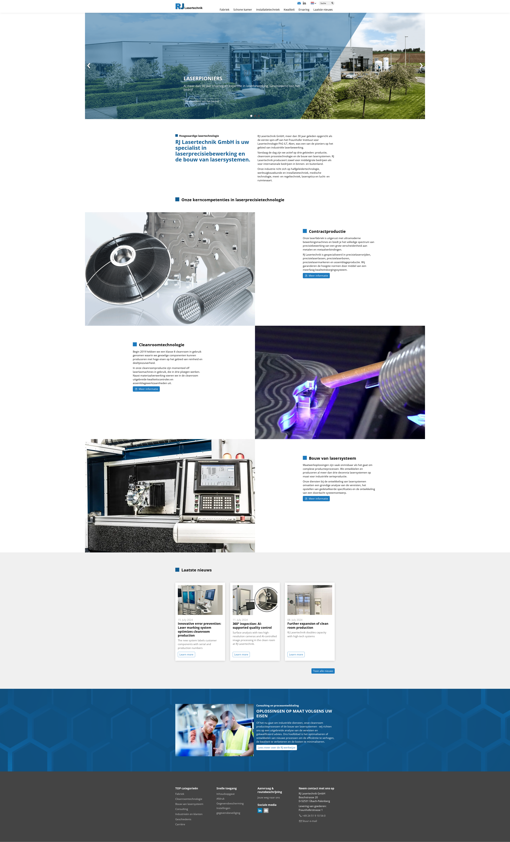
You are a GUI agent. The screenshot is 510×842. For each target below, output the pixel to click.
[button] (299, 3)
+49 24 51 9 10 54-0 (314, 815)
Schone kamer (242, 9)
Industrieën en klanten (189, 814)
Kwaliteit (289, 9)
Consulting (181, 809)
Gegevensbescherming (230, 803)
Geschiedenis (183, 819)
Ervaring (304, 9)
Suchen (332, 3)
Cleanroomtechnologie (188, 799)
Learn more (186, 654)
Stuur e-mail (309, 821)
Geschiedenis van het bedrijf (202, 101)
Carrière (180, 824)
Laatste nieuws (323, 9)
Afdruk (220, 798)
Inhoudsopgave (225, 794)
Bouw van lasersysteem (189, 804)
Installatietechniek (268, 9)
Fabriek (224, 9)
